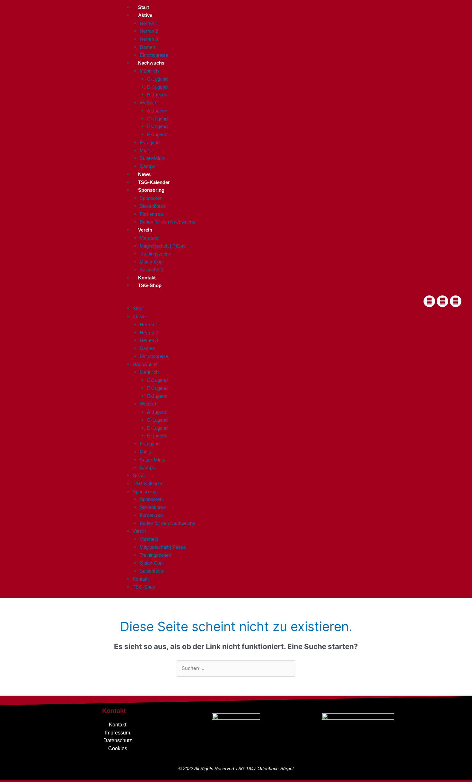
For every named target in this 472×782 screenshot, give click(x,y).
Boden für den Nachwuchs (167, 221)
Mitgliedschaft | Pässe (163, 246)
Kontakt (147, 277)
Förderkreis (152, 214)
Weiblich (148, 102)
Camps (147, 166)
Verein (145, 230)
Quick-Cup (151, 261)
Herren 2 (149, 31)
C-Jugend (157, 79)
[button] (265, 301)
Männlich (149, 71)
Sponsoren (151, 198)
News (144, 174)
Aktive (145, 15)
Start (143, 7)
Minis (145, 150)
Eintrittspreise (154, 55)
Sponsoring (151, 190)
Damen (147, 47)
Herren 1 (149, 23)
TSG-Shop (150, 285)
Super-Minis (152, 158)
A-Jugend (157, 110)
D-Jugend (157, 87)
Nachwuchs (151, 63)
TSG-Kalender (154, 182)
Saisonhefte (152, 269)
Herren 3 (149, 39)
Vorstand (149, 238)
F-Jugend (150, 142)
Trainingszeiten (155, 253)
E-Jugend (157, 94)
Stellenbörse (153, 206)
